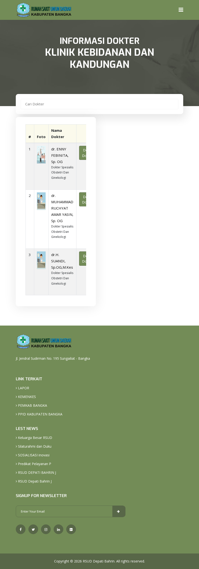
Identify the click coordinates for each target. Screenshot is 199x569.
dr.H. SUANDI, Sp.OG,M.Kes (62, 261)
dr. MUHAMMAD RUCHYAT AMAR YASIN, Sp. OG (62, 208)
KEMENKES (26, 396)
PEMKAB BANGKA (32, 405)
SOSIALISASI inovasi (33, 455)
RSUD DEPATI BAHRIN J (36, 472)
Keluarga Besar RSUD (34, 437)
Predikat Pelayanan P (34, 463)
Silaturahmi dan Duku (34, 446)
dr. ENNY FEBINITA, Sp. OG (59, 155)
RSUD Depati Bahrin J (34, 481)
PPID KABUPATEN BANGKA (39, 414)
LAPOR (23, 388)
